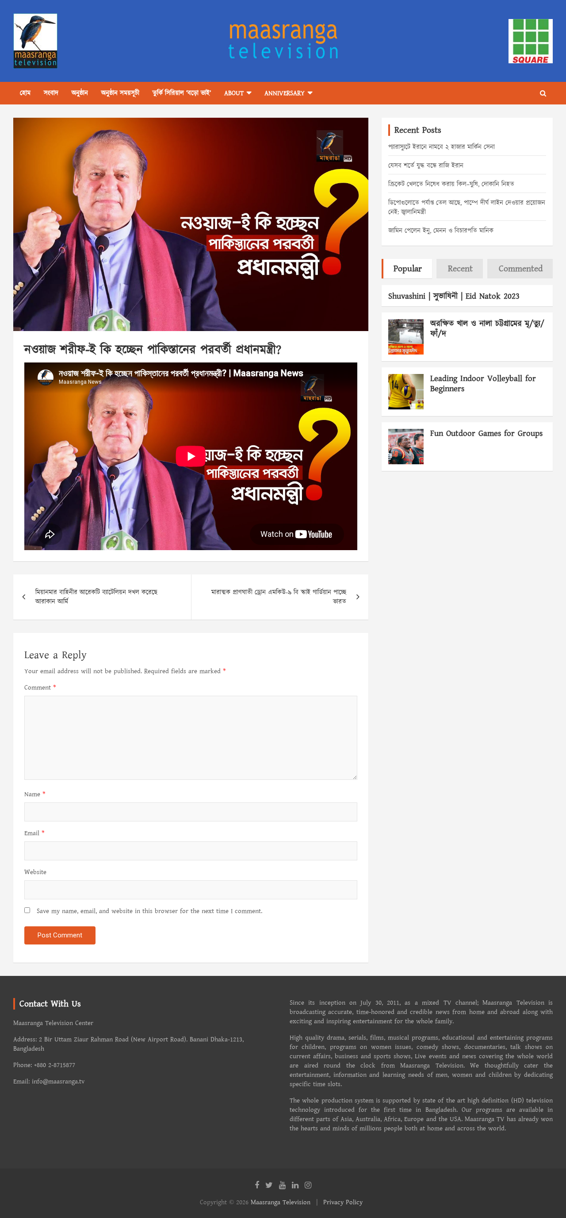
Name (35, 794)
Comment (40, 687)
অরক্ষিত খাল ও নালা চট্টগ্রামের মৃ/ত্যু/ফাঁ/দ (487, 329)
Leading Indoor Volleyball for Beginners (483, 384)
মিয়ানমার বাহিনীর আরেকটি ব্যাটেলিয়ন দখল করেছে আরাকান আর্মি (96, 597)
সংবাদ (51, 93)
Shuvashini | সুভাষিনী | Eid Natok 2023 (454, 296)
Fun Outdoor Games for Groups (486, 433)
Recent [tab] (460, 268)
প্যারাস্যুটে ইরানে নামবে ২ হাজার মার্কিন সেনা (441, 147)
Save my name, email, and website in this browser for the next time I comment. (149, 911)
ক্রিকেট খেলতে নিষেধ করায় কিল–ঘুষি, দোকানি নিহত (451, 184)
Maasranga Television (280, 1202)
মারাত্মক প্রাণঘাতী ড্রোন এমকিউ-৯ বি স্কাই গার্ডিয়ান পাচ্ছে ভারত (278, 597)
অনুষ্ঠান (80, 93)
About (234, 93)
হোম (25, 93)
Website (35, 872)
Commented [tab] (521, 268)
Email (34, 833)
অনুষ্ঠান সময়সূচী (120, 93)
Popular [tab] (408, 268)
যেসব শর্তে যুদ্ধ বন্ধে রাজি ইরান (425, 165)
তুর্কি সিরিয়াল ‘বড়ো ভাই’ (182, 93)
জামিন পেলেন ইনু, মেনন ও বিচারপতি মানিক (440, 230)
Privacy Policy (343, 1202)
